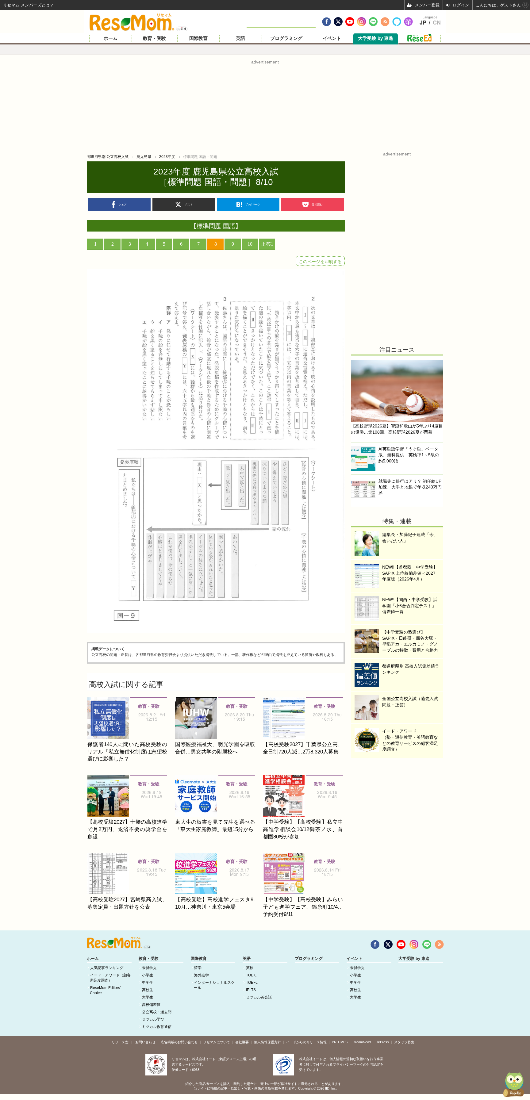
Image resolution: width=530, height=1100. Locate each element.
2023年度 (167, 157)
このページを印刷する (320, 261)
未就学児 (149, 968)
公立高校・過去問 (156, 1012)
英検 (249, 968)
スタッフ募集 (404, 1042)
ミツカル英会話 (259, 997)
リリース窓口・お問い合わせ (134, 1042)
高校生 (147, 990)
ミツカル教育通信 (156, 1027)
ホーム (110, 38)
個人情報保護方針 (267, 1042)
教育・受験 (154, 38)
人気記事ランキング (106, 968)
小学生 (147, 975)
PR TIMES (340, 1042)
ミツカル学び (153, 1019)
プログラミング (286, 38)
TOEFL (252, 982)
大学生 (147, 997)
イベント (332, 38)
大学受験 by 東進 (375, 38)
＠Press (383, 1042)
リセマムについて (216, 1042)
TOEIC (251, 975)
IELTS (251, 990)
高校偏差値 (151, 1004)
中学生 (147, 982)
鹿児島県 (143, 157)
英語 (240, 38)
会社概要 (242, 1042)
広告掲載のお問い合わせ (179, 1042)
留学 (198, 968)
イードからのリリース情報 (306, 1042)
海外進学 (201, 975)
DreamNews (362, 1042)
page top (511, 1084)
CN (437, 22)
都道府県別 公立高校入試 (108, 157)
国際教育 (198, 38)
